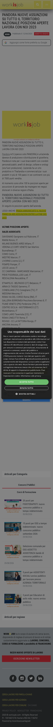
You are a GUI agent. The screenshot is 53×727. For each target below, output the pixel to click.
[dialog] (26, 363)
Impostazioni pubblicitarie (30, 370)
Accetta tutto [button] (26, 382)
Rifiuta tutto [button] (26, 388)
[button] (26, 393)
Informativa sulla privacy (31, 375)
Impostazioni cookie (11, 375)
